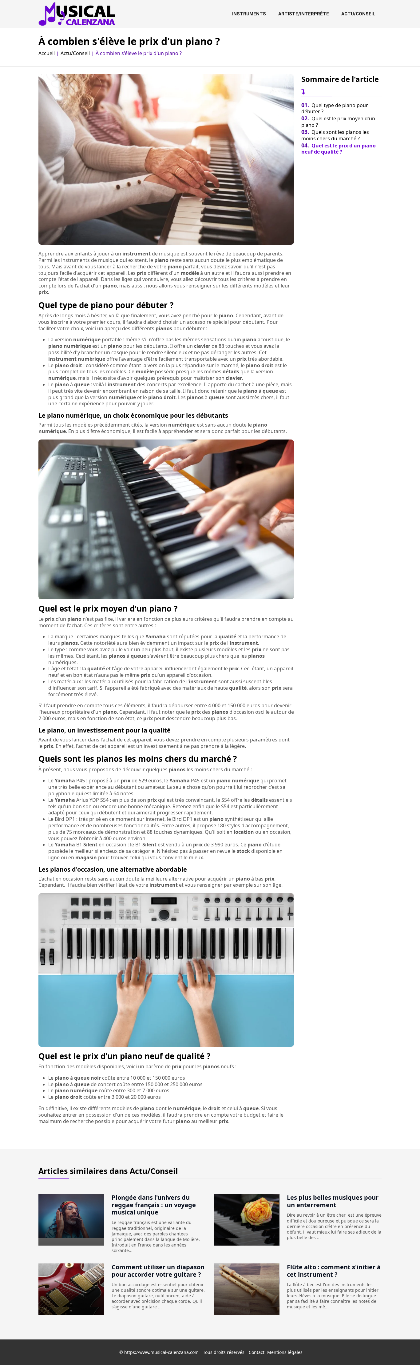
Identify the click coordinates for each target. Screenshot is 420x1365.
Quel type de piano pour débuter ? (334, 108)
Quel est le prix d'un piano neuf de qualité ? (338, 148)
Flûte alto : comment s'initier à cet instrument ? (334, 1271)
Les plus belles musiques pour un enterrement (332, 1201)
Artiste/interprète (303, 14)
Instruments (249, 14)
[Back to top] (403, 1348)
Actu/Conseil (358, 14)
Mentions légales (285, 1352)
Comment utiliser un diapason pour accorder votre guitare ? (158, 1271)
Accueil (46, 53)
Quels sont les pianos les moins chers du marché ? (335, 135)
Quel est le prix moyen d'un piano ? (338, 121)
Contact (256, 1352)
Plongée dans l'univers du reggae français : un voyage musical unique (154, 1204)
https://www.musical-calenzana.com (161, 1352)
